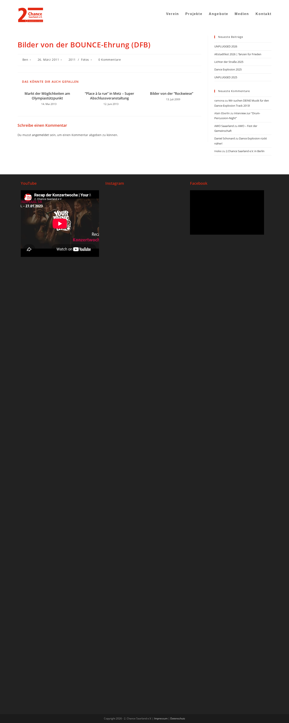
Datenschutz (177, 718)
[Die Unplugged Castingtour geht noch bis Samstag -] (171, 249)
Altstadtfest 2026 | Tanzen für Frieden (237, 54)
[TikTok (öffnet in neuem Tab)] (264, 3)
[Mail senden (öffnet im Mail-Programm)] (259, 3)
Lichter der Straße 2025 (228, 62)
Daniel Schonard (224, 138)
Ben (25, 60)
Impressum (161, 718)
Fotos (85, 60)
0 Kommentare (109, 60)
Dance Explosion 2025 (228, 69)
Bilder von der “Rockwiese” (171, 93)
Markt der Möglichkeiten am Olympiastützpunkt (47, 96)
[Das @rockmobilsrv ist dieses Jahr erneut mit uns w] (171, 489)
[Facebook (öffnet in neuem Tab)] (243, 3)
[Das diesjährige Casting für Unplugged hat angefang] (144, 291)
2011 (72, 60)
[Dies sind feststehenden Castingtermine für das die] (118, 278)
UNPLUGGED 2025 (225, 77)
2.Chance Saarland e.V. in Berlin (245, 151)
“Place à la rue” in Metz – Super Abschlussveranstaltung (109, 96)
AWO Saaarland (224, 126)
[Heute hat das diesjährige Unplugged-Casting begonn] (118, 547)
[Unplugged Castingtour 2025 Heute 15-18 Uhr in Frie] (144, 478)
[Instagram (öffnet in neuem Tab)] (249, 3)
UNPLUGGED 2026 (225, 46)
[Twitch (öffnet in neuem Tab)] (269, 3)
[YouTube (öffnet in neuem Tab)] (254, 3)
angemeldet (40, 135)
